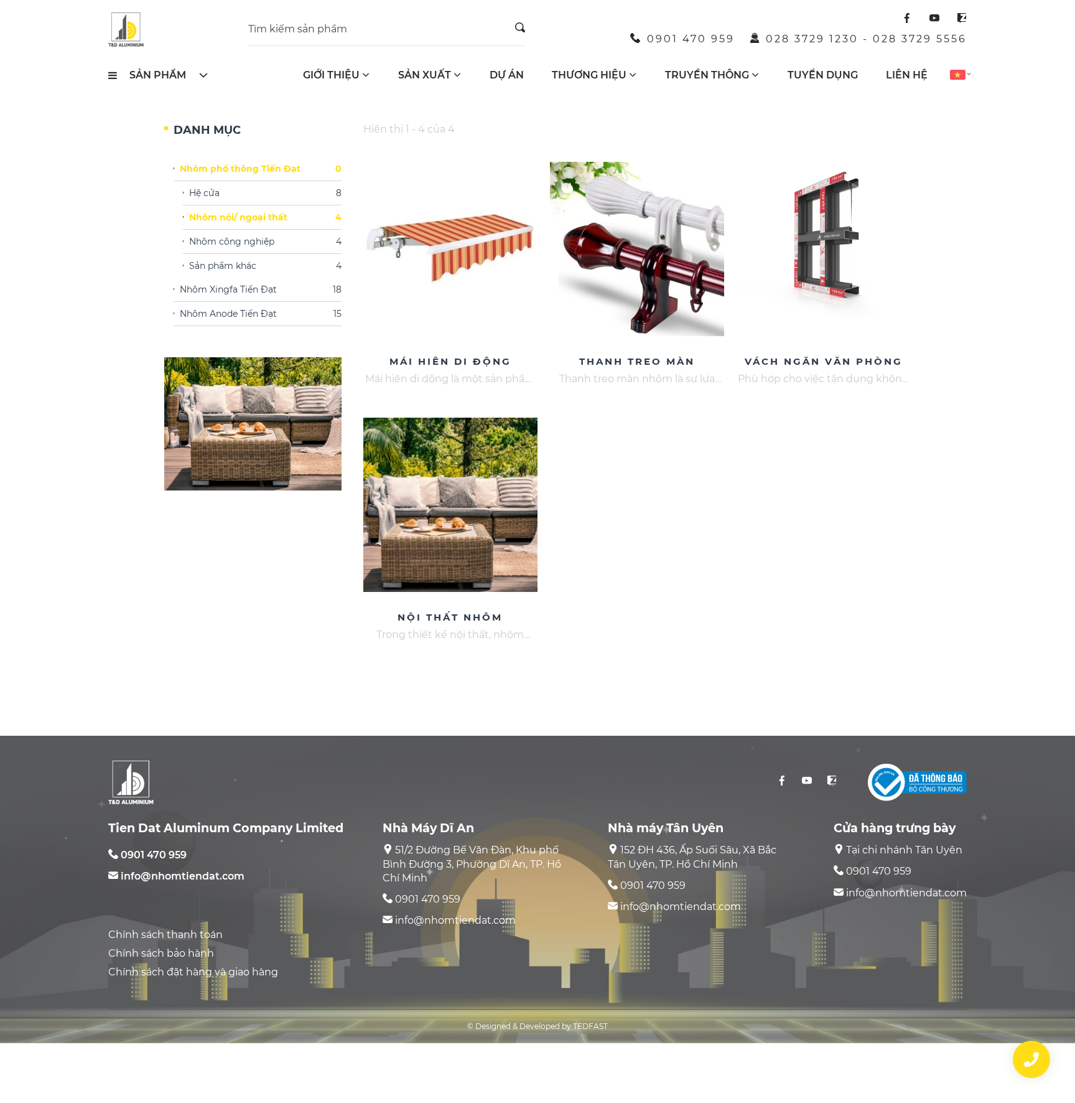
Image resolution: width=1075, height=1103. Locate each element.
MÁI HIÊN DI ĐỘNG (450, 361)
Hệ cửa (265, 193)
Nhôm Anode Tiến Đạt (261, 314)
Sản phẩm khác (265, 266)
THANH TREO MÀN (637, 361)
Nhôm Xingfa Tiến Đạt (261, 290)
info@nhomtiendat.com (182, 876)
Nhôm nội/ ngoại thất (265, 217)
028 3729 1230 (812, 39)
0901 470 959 (691, 39)
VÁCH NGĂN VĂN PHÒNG (824, 361)
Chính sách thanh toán (165, 935)
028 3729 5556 (920, 39)
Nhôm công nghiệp (265, 242)
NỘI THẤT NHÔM (450, 617)
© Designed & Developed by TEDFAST (537, 1026)
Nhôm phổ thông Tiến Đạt (261, 169)
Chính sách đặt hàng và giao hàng (193, 972)
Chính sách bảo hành (161, 953)
